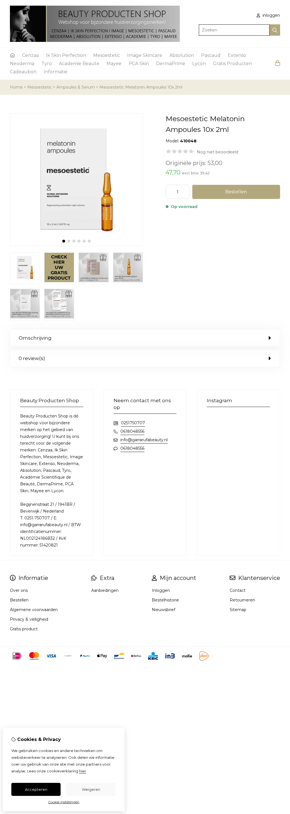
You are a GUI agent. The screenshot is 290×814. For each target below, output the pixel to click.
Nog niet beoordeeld (217, 152)
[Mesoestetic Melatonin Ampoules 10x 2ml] (76, 244)
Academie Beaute (79, 63)
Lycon (199, 63)
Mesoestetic (106, 55)
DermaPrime (170, 63)
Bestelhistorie (165, 600)
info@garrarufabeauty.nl (144, 439)
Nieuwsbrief (163, 609)
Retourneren (242, 600)
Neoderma (22, 63)
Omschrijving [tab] (35, 338)
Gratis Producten (232, 63)
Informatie (55, 71)
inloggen (270, 15)
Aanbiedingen (105, 590)
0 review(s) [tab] (32, 358)
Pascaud (211, 55)
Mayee (113, 63)
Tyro (46, 63)
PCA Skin (139, 63)
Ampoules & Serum (75, 87)
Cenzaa (30, 55)
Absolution (181, 55)
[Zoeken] (275, 30)
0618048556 (132, 431)
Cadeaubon (23, 71)
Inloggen (161, 590)
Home (16, 87)
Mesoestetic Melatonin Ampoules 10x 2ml (140, 87)
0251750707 (133, 422)
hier (82, 771)
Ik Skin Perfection (66, 55)
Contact (238, 590)
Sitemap (238, 609)
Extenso (237, 55)
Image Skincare (144, 55)
